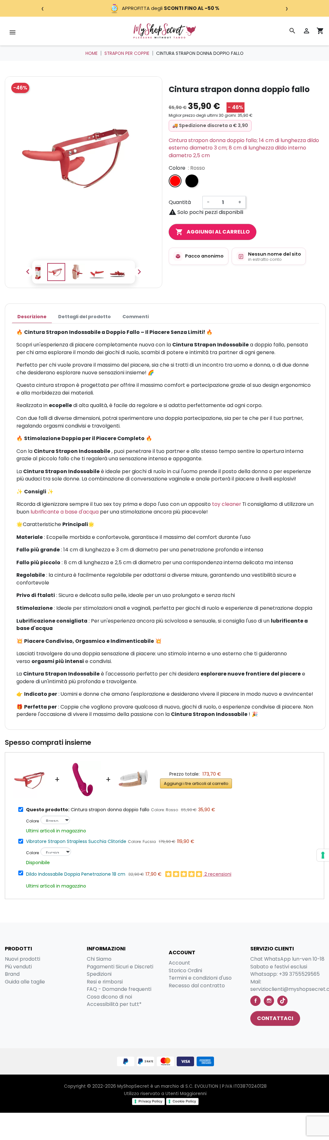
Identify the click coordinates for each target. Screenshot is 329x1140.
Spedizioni (99, 974)
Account (179, 962)
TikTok (282, 1001)
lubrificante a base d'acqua (64, 511)
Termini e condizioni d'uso (200, 977)
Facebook (255, 1001)
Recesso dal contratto (197, 985)
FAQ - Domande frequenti (119, 989)
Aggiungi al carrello (212, 232)
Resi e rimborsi (105, 981)
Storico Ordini (185, 970)
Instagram (269, 1001)
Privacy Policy (150, 1101)
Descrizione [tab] (32, 316)
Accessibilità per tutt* (114, 1004)
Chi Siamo (99, 959)
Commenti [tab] (135, 316)
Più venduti (18, 966)
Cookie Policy (184, 1101)
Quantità (180, 202)
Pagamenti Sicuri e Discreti (120, 966)
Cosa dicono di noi (109, 996)
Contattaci (275, 1018)
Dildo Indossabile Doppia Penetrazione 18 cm (75, 874)
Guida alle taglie (25, 981)
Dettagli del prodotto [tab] (84, 316)
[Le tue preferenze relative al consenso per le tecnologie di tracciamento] (323, 855)
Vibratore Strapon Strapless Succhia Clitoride (76, 841)
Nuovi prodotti (22, 959)
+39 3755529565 (299, 974)
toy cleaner (226, 504)
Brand (12, 974)
